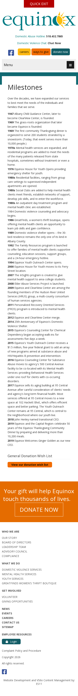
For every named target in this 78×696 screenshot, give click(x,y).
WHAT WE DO (11, 563)
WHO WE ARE (10, 531)
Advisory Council (14, 551)
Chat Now (54, 43)
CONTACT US (10, 622)
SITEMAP (8, 627)
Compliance (10, 556)
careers (24, 52)
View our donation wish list (29, 464)
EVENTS (7, 613)
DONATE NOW (39, 509)
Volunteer (9, 597)
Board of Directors (16, 542)
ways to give (41, 52)
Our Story (9, 538)
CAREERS (7, 618)
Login (13, 641)
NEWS (6, 609)
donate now (60, 52)
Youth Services (12, 578)
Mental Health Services (19, 574)
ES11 (39, 684)
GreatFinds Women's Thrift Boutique (29, 583)
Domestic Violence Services (22, 569)
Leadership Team (14, 547)
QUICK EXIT (39, 4)
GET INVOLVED (11, 590)
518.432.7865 (54, 36)
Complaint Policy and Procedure (21, 650)
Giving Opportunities (17, 601)
